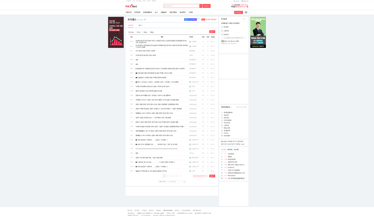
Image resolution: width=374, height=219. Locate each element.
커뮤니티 (128, 12)
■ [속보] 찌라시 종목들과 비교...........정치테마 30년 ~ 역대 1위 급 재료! (157, 144)
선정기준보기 (231, 107)
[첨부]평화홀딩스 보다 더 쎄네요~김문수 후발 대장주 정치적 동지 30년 (156, 131)
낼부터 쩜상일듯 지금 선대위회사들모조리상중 (149, 91)
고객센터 (144, 210)
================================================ (157, 148)
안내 (201, 176)
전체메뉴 (245, 12)
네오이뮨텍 (227, 135)
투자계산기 (238, 12)
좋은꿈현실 (192, 50)
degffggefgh (193, 95)
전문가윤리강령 (197, 210)
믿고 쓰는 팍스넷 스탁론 (230, 41)
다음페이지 (180, 176)
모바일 (148, 0)
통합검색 (206, 6)
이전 (241, 19)
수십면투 (194, 41)
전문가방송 (173, 12)
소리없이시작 (195, 82)
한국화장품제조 (228, 112)
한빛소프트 (227, 128)
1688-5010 (135, 215)
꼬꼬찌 (193, 86)
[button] (163, 181)
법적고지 (177, 210)
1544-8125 (233, 43)
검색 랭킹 (223, 149)
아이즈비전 (227, 123)
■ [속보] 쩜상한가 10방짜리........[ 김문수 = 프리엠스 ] (152, 140)
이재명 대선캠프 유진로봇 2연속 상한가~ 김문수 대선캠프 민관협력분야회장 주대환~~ (160, 126)
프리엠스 (135, 19)
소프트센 (226, 125)
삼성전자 (225, 34)
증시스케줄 (138, 0)
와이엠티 (225, 27)
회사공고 (137, 210)
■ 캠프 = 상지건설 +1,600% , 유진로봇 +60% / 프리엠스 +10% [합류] (157, 82)
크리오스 (191, 153)
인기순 (138, 32)
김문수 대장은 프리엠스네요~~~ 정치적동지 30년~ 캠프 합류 (153, 117)
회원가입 (246, 1)
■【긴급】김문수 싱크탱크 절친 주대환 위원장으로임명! (151, 77)
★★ (137, 59)
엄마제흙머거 (192, 59)
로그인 (237, 1)
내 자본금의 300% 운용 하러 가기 (233, 37)
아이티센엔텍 (227, 120)
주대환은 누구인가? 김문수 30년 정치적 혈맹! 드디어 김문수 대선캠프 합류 (157, 100)
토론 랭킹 (229, 149)
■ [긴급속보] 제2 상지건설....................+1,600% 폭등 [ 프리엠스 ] (155, 162)
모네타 (144, 0)
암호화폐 (154, 0)
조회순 (145, 32)
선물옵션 (164, 12)
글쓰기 (212, 31)
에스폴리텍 (227, 130)
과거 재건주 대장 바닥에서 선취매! (145, 51)
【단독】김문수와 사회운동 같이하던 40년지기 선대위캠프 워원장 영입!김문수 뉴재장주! (160, 68)
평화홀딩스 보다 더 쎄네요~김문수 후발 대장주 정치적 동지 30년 (154, 113)
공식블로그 (128, 0)
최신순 (132, 32)
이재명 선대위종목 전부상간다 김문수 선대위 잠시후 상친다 (153, 86)
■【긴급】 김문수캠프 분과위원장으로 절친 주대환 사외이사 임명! (154, 73)
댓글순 (152, 32)
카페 (134, 0)
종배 (137, 153)
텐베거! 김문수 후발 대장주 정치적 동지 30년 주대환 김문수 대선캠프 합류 (157, 122)
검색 (201, 5)
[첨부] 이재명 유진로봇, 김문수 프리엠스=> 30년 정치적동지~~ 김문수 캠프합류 (159, 108)
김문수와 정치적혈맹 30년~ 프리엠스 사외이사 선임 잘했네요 (153, 95)
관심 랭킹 (236, 149)
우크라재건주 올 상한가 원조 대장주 (146, 55)
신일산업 (225, 30)
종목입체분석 (147, 12)
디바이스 (226, 133)
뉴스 (156, 12)
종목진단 (183, 12)
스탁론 (190, 12)
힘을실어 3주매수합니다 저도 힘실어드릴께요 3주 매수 (151, 171)
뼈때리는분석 (195, 157)
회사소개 (130, 210)
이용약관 (158, 210)
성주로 (191, 55)
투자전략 (137, 12)
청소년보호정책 (186, 210)
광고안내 (151, 210)
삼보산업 (226, 117)
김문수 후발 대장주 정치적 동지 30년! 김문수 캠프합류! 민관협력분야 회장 (157, 104)
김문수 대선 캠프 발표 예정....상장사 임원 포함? (149, 157)
